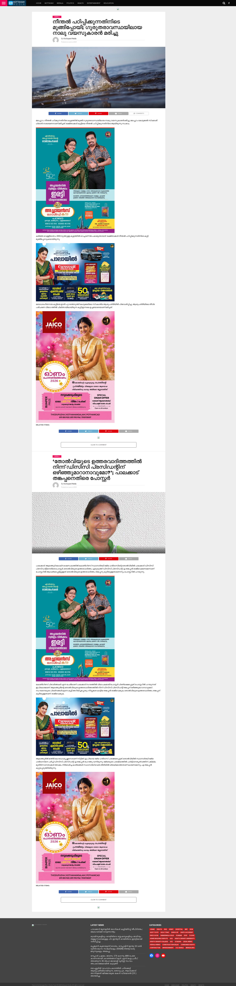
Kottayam (49, 3)
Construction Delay (170, 944)
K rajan (178, 941)
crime (152, 929)
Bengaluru (190, 948)
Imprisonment (167, 948)
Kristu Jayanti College (159, 941)
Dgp (185, 935)
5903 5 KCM (154, 935)
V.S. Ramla (180, 948)
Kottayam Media (70, 38)
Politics (70, 3)
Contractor (155, 948)
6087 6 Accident (187, 932)
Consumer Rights (187, 944)
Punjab (179, 935)
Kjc (171, 941)
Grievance (175, 985)
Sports (201, 985)
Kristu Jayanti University (184, 938)
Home (38, 3)
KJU (171, 938)
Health (80, 3)
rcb (191, 929)
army (171, 929)
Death (159, 929)
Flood (191, 935)
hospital (179, 929)
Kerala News (155, 944)
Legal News (187, 941)
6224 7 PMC (165, 932)
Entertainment (93, 3)
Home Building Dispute (159, 938)
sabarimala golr (167, 935)
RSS (165, 929)
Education (109, 3)
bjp (186, 929)
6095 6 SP (174, 932)
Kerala (60, 3)
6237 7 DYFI (154, 932)
